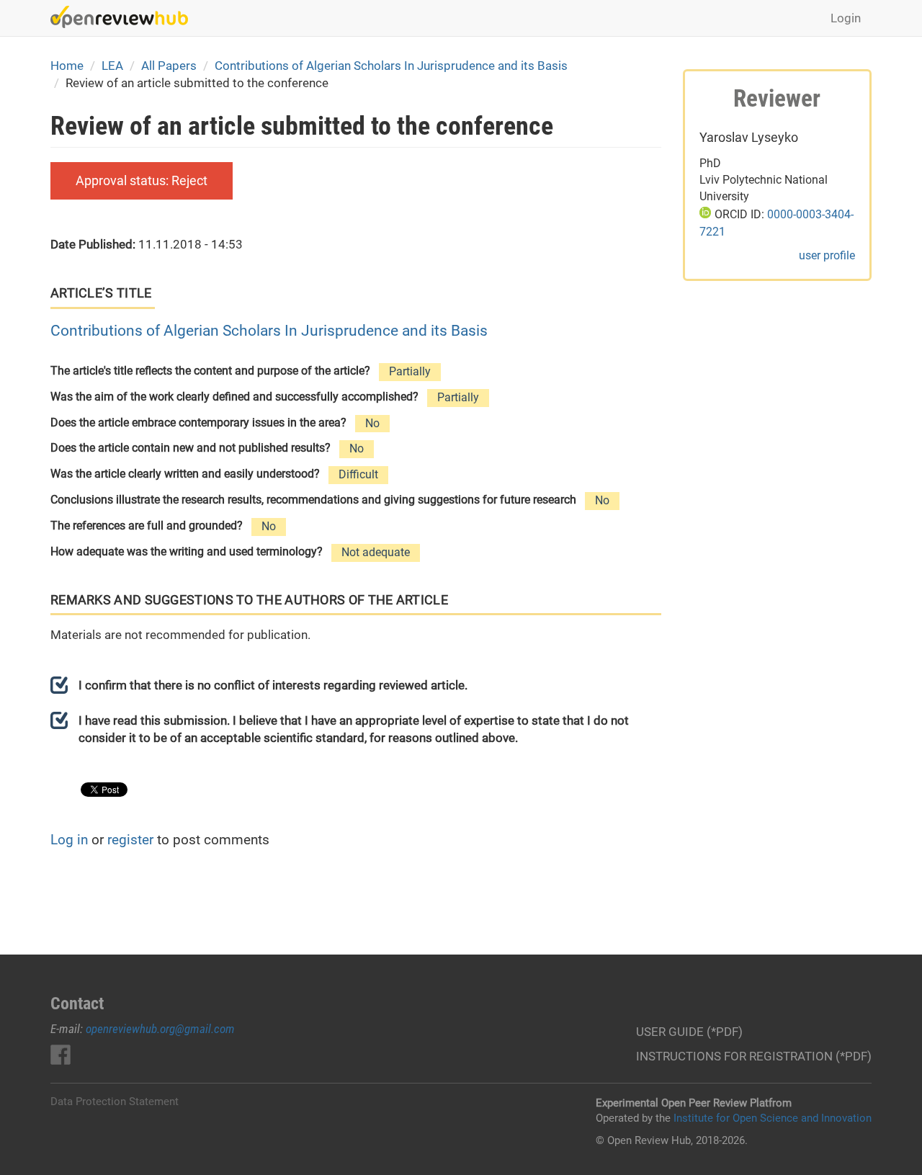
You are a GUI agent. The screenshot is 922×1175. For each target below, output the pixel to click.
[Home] (124, 17)
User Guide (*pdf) (689, 1031)
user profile (827, 255)
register (130, 839)
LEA (112, 65)
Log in (69, 839)
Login (846, 18)
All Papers (169, 65)
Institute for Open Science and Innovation (772, 1118)
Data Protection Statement (114, 1101)
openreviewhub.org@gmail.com (160, 1029)
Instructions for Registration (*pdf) (754, 1056)
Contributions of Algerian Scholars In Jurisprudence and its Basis (391, 65)
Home (67, 65)
